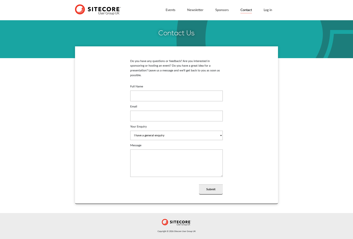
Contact (246, 10)
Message (135, 145)
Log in (268, 10)
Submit (210, 189)
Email (133, 106)
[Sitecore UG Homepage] (98, 10)
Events (170, 10)
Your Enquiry (138, 126)
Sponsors (222, 10)
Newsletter (195, 10)
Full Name (136, 86)
